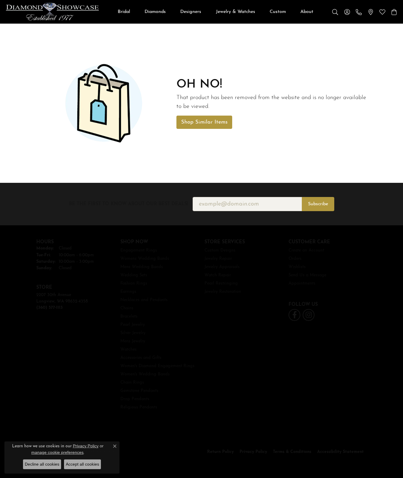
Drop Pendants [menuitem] (134, 399)
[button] (335, 12)
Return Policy (220, 452)
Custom (278, 11)
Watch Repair (217, 275)
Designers (190, 11)
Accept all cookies (82, 464)
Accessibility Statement (340, 452)
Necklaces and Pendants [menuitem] (144, 300)
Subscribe (318, 204)
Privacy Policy (253, 452)
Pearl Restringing (221, 283)
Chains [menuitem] (126, 308)
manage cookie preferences (57, 452)
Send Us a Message (307, 275)
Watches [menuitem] (128, 349)
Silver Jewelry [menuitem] (132, 333)
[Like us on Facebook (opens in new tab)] (294, 315)
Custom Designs (219, 250)
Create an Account (306, 250)
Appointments (302, 283)
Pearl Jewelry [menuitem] (132, 325)
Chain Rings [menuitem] (132, 382)
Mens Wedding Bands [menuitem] (141, 267)
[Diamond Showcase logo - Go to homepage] (52, 12)
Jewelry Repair (218, 259)
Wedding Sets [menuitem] (133, 275)
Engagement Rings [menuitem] (138, 250)
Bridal (124, 11)
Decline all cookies (42, 464)
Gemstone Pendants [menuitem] (139, 391)
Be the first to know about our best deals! (128, 204)
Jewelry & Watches (235, 11)
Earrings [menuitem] (128, 292)
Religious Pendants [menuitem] (138, 407)
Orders (295, 259)
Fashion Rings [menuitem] (133, 283)
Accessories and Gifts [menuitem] (140, 358)
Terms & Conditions (292, 452)
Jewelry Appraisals (222, 267)
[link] (359, 12)
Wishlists (297, 267)
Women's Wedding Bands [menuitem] (145, 374)
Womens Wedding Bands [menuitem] (144, 259)
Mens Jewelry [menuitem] (132, 341)
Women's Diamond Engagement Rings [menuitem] (157, 366)
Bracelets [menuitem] (128, 316)
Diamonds (155, 11)
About (306, 11)
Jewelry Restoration (222, 292)
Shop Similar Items (204, 122)
